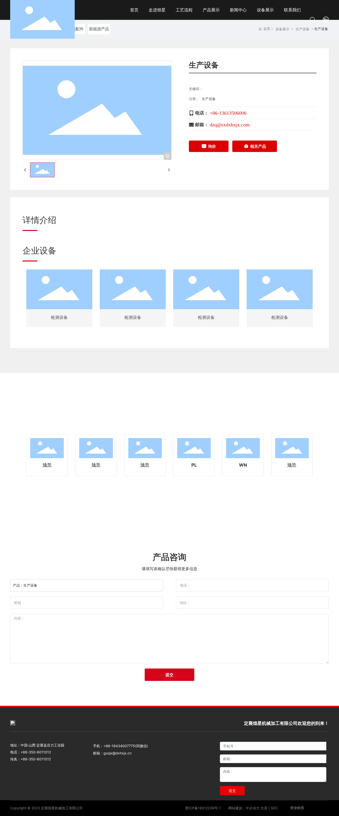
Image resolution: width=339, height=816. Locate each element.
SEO (274, 808)
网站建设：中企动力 (244, 808)
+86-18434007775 (119, 746)
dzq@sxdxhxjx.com (230, 124)
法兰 (47, 465)
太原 (264, 808)
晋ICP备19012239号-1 (203, 808)
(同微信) (141, 746)
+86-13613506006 (228, 113)
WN (243, 465)
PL (194, 465)
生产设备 (209, 99)
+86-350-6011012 (36, 752)
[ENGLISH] (326, 19)
